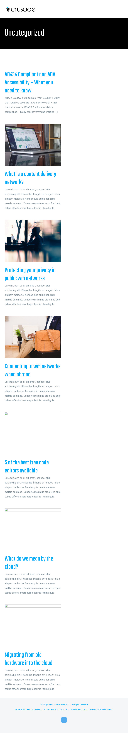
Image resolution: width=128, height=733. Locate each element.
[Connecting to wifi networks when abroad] (33, 337)
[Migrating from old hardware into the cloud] (33, 625)
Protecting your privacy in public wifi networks (28, 241)
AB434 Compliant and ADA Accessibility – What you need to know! (30, 83)
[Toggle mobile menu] (122, 9)
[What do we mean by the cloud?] (33, 529)
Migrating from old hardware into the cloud (28, 625)
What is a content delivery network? (28, 145)
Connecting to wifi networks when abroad (28, 337)
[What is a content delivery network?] (33, 145)
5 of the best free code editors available (28, 433)
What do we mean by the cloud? (28, 529)
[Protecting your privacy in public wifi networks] (33, 241)
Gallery (38, 145)
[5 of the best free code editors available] (33, 433)
